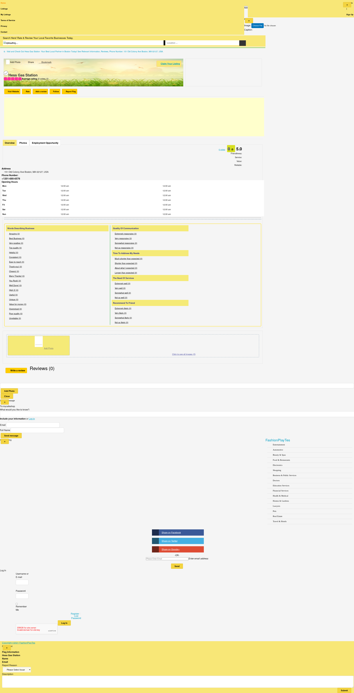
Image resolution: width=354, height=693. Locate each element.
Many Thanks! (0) (17, 276)
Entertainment (279, 445)
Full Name (5, 430)
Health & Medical (280, 496)
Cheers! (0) (14, 271)
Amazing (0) (14, 233)
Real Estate (277, 516)
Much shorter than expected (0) (128, 258)
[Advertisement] (134, 117)
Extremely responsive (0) (126, 233)
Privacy (4, 26)
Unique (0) (13, 299)
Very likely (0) (121, 313)
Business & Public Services (284, 475)
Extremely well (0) (122, 283)
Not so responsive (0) (124, 247)
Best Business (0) (16, 238)
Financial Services (280, 491)
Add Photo (9, 391)
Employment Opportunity (45, 142)
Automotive (278, 450)
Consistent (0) (15, 257)
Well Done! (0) (15, 285)
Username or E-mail (22, 575)
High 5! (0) (13, 290)
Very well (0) (120, 288)
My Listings (6, 14)
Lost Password (76, 617)
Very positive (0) (16, 243)
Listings (4, 8)
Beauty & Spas (279, 455)
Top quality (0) (15, 247)
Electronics (277, 465)
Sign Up (349, 14)
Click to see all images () (184, 354)
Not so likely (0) (121, 322)
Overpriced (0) (15, 308)
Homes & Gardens (281, 501)
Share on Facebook (171, 532)
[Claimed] (6, 74)
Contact (4, 32)
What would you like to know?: (15, 409)
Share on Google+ (171, 549)
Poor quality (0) (16, 313)
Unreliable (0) (15, 318)
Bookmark (46, 62)
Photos (23, 142)
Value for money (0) (17, 304)
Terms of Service (8, 20)
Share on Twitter (170, 541)
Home (3, 3)
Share (30, 62)
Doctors (276, 480)
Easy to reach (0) (16, 261)
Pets (274, 511)
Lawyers (276, 506)
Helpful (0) (13, 252)
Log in (32, 418)
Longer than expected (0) (126, 272)
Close (7, 396)
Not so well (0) (121, 297)
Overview (10, 142)
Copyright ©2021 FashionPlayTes (18, 642)
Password (21, 590)
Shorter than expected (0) (126, 263)
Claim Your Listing (170, 63)
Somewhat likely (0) (123, 317)
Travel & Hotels (280, 521)
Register (75, 614)
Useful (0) (13, 294)
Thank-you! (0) (15, 266)
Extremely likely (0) (123, 308)
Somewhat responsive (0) (126, 243)
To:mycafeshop (7, 406)
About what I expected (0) (126, 268)
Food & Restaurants (281, 460)
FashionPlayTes (278, 439)
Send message (11, 435)
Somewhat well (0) (123, 292)
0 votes (222, 149)
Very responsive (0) (123, 238)
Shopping (277, 470)
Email (3, 424)
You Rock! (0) (15, 280)
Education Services (281, 485)
